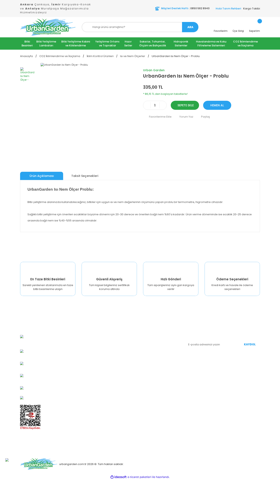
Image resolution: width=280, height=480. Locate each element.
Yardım (148, 359)
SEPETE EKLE (186, 105)
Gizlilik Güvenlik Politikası (118, 359)
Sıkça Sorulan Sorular (157, 365)
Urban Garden (154, 70)
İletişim (106, 384)
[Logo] (47, 27)
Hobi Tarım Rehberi (228, 8)
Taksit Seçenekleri (84, 176)
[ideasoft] (118, 477)
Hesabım (149, 335)
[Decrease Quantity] (146, 105)
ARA (190, 27)
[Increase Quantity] (162, 105)
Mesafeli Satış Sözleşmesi (119, 365)
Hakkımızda (110, 335)
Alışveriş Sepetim (154, 347)
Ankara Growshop (114, 341)
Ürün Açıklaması (42, 176)
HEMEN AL (217, 105)
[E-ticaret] (139, 477)
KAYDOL (250, 344)
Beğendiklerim (153, 353)
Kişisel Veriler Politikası (117, 371)
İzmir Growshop (112, 347)
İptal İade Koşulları (114, 378)
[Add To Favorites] (157, 117)
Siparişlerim (151, 341)
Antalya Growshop (114, 353)
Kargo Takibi (251, 8)
